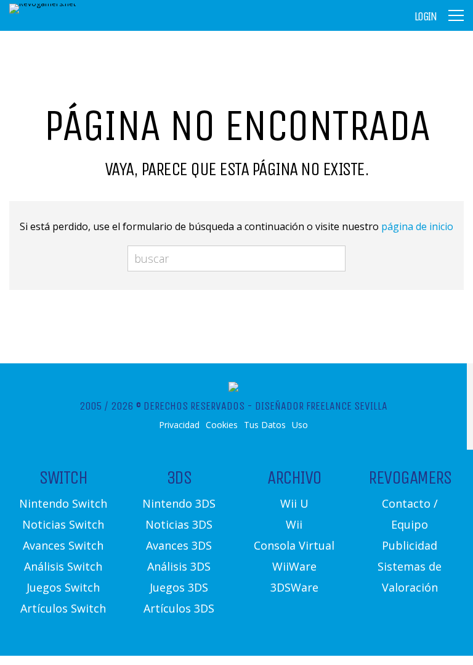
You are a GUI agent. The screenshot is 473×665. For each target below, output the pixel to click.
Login (425, 16)
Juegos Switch (63, 587)
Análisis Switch (63, 566)
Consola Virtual (294, 545)
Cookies (222, 425)
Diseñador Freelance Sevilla (321, 406)
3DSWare (294, 587)
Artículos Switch (63, 608)
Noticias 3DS (178, 524)
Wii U (294, 503)
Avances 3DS (179, 545)
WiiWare (294, 566)
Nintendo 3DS (179, 503)
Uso (300, 425)
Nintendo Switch (63, 503)
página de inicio (417, 226)
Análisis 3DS (179, 566)
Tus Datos (265, 425)
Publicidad (409, 545)
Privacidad (179, 425)
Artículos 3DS (179, 608)
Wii (294, 524)
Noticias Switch (63, 524)
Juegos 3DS (179, 587)
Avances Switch (63, 545)
